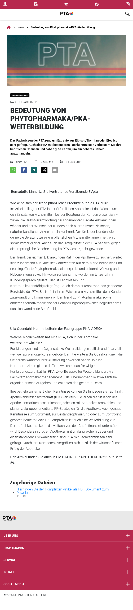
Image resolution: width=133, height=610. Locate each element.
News (20, 27)
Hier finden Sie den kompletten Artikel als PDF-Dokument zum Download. (62, 491)
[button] (13, 170)
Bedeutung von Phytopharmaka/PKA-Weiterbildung (63, 27)
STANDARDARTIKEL (20, 95)
